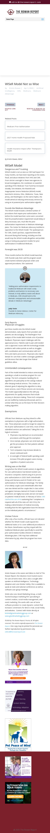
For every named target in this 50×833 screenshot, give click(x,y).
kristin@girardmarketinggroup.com (18, 613)
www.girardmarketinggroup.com (17, 616)
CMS (19, 91)
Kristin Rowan (14, 88)
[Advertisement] (25, 47)
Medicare (27, 91)
